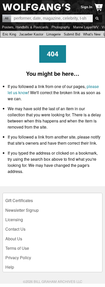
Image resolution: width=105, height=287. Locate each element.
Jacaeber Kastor (31, 34)
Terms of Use (17, 248)
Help (9, 267)
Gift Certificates (19, 200)
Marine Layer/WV (86, 27)
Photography (60, 27)
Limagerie (53, 34)
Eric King (9, 34)
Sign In (86, 7)
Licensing (14, 219)
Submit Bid (72, 34)
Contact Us (15, 229)
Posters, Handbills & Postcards (25, 27)
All (6, 18)
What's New (91, 34)
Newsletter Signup (22, 210)
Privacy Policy (18, 257)
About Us (13, 239)
